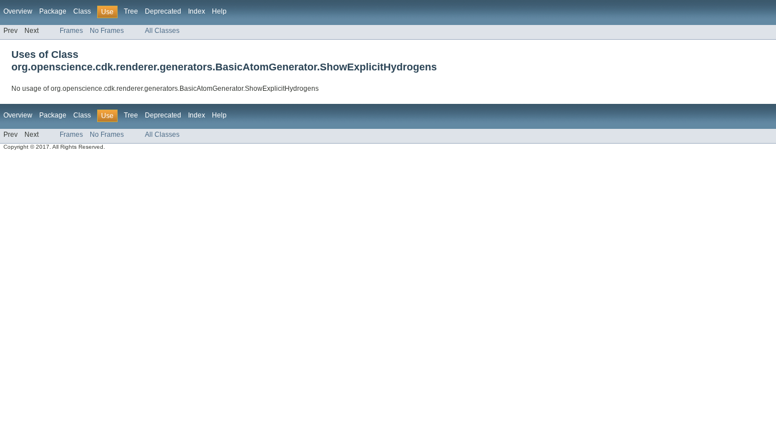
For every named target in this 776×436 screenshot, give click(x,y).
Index (196, 11)
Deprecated (163, 11)
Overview (17, 11)
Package (52, 11)
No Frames (107, 31)
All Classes (162, 31)
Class (82, 11)
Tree (131, 11)
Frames (71, 31)
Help (219, 11)
